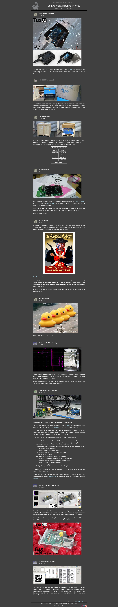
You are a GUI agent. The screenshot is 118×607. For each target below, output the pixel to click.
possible (35, 478)
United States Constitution (39, 277)
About (42, 603)
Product (63, 603)
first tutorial (67, 425)
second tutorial (56, 427)
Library (71, 603)
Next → (83, 601)
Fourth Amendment (50, 277)
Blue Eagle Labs (80, 201)
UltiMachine (50, 203)
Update (75, 603)
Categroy (58, 603)
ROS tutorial (52, 476)
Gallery (53, 603)
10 (79, 601)
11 (81, 601)
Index (50, 603)
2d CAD (70, 69)
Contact (46, 603)
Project (67, 603)
